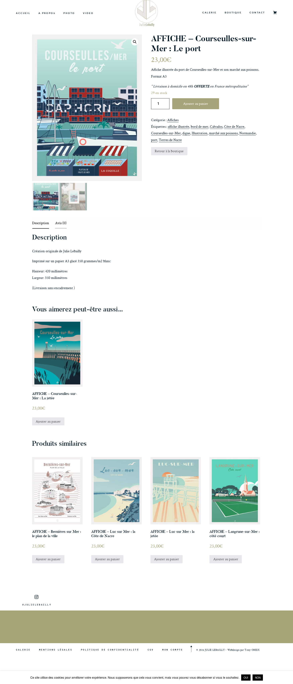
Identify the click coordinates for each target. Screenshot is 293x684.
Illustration (199, 133)
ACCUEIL (23, 13)
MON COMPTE (172, 649)
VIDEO (88, 13)
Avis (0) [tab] (61, 223)
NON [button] (258, 677)
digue (186, 133)
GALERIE (209, 12)
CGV (151, 649)
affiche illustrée (178, 126)
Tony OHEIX (252, 650)
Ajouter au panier (195, 103)
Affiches (173, 120)
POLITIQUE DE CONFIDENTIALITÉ (110, 649)
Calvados (216, 126)
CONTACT (257, 12)
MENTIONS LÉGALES (55, 649)
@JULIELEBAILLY (36, 604)
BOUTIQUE (233, 12)
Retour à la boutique (169, 151)
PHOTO (69, 13)
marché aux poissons (223, 133)
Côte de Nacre (234, 126)
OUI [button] (246, 677)
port (154, 139)
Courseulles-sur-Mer (166, 133)
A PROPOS (47, 13)
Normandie (247, 133)
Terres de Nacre (170, 139)
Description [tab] (40, 223)
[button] (134, 41)
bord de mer (199, 126)
